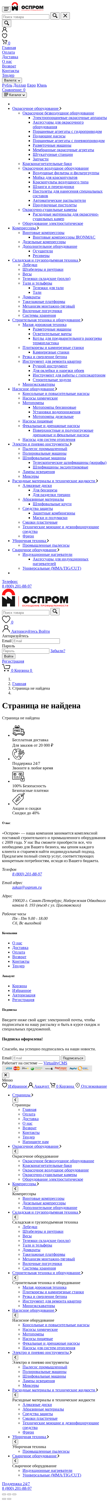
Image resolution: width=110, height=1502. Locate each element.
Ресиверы (41, 255)
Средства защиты (38, 508)
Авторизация (23, 995)
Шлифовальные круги (52, 504)
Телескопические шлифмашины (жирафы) (69, 462)
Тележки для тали (48, 288)
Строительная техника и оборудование (46, 320)
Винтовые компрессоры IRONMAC (64, 237)
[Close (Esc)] (4, 1494)
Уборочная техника (29, 540)
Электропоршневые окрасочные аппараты (70, 117)
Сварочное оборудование (35, 550)
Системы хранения (39, 315)
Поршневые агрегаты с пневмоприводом (69, 140)
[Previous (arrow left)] (4, 1499)
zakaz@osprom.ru (27, 887)
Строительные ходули (52, 380)
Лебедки (30, 265)
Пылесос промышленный (45, 449)
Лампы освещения (39, 472)
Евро (31, 85)
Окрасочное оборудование (36, 108)
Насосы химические (40, 398)
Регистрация (13, 661)
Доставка (10, 57)
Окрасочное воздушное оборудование (56, 168)
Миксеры (31, 476)
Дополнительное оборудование (50, 246)
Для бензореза (45, 490)
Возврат (9, 66)
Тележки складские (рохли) (46, 278)
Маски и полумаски (50, 517)
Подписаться (73, 1058)
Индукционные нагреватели (47, 554)
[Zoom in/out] (14, 1494)
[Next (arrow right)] (9, 1499)
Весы (27, 274)
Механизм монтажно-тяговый (49, 306)
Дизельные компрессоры (44, 242)
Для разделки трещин (51, 494)
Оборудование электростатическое (53, 223)
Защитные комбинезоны (54, 513)
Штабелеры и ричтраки (43, 269)
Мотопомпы (33, 403)
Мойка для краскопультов (55, 177)
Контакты (10, 70)
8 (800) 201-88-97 (27, 874)
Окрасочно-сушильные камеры (50, 209)
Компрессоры (24, 228)
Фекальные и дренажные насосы (51, 426)
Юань (42, 85)
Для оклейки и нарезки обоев (58, 370)
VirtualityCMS (55, 1063)
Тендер (8, 75)
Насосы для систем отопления (49, 439)
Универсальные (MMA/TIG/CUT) (52, 568)
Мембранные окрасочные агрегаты (63, 150)
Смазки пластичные (40, 522)
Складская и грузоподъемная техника (45, 260)
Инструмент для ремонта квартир (52, 361)
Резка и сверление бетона (45, 357)
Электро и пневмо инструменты (41, 444)
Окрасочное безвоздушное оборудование (58, 113)
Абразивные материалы (43, 499)
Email (7, 641)
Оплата (8, 52)
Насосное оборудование (33, 389)
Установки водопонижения (56, 412)
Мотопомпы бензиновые (54, 407)
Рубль (7, 85)
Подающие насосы (49, 136)
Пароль (8, 646)
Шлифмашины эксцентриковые (60, 467)
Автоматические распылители (59, 200)
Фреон (28, 536)
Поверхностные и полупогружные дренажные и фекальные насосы (63, 432)
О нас (7, 61)
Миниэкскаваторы (39, 384)
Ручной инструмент (50, 366)
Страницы (21, 1095)
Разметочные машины (52, 145)
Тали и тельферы (37, 283)
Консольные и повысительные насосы (56, 393)
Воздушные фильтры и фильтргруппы (66, 173)
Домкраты (31, 297)
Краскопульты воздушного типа (61, 182)
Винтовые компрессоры (43, 232)
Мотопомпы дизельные (53, 416)
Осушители (43, 251)
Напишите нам (36, 1142)
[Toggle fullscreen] (9, 1494)
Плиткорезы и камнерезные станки (53, 347)
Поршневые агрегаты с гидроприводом (67, 131)
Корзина (19, 986)
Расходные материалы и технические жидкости (54, 481)
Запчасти (41, 159)
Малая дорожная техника (45, 324)
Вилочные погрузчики (42, 311)
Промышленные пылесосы (46, 545)
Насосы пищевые (38, 421)
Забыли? (57, 651)
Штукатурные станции (53, 154)
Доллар (19, 85)
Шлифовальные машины (44, 458)
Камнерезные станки (51, 352)
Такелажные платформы (44, 301)
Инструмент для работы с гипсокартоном (69, 375)
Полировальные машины (45, 453)
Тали (37, 292)
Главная (9, 47)
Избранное (21, 990)
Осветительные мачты (52, 334)
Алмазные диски (37, 485)
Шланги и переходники (53, 186)
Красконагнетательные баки (47, 163)
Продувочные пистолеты (55, 205)
